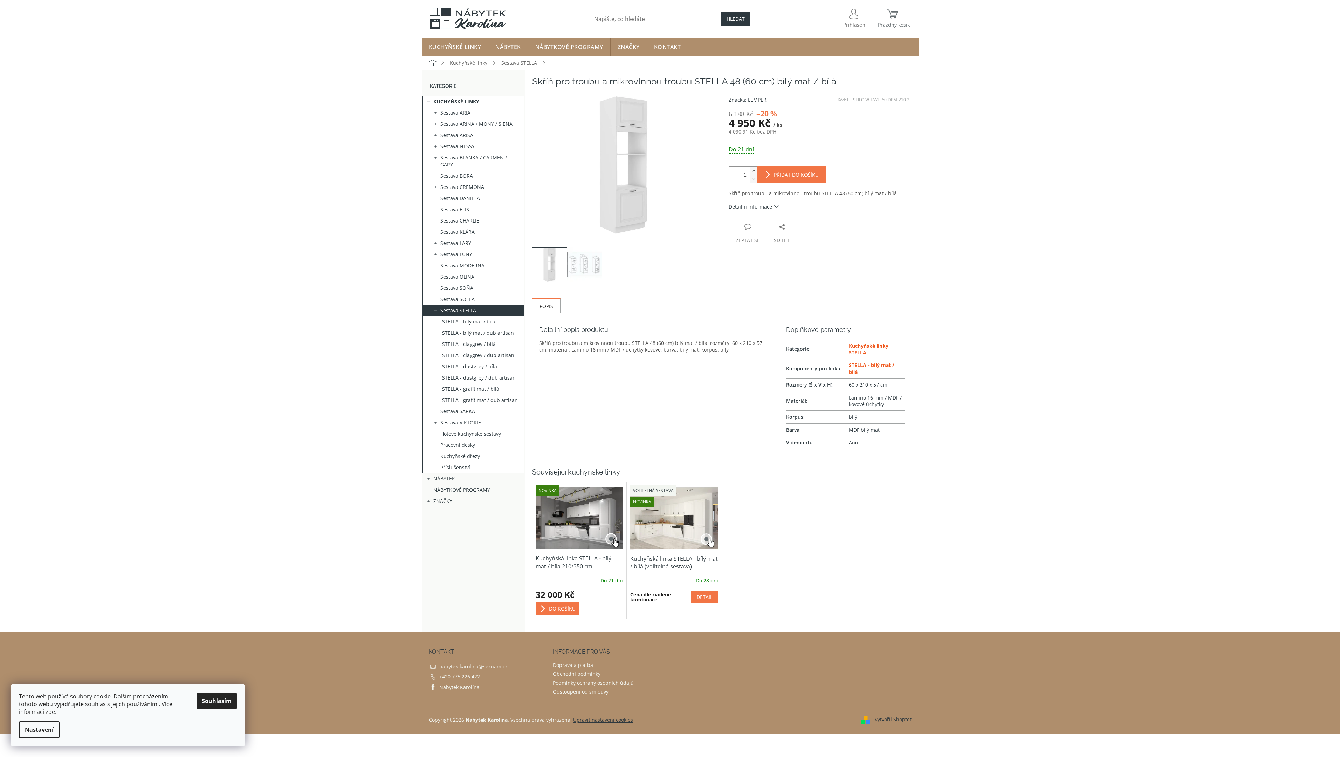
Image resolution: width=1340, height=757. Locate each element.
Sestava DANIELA (460, 198)
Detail (704, 597)
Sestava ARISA (456, 135)
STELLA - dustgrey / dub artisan (479, 377)
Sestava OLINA (457, 276)
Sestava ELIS (454, 209)
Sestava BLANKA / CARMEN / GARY (473, 161)
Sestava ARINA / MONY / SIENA (476, 124)
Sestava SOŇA (456, 288)
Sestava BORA (456, 175)
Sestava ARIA (455, 112)
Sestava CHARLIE (459, 220)
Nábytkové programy (461, 489)
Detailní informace (750, 206)
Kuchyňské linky (456, 101)
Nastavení (39, 730)
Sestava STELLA (458, 310)
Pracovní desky (457, 445)
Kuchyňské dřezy (460, 456)
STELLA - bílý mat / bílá (468, 321)
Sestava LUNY (456, 254)
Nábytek (444, 478)
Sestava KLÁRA (457, 232)
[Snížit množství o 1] (753, 179)
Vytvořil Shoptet (893, 719)
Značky (442, 501)
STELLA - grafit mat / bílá (470, 389)
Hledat (736, 18)
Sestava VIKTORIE (460, 422)
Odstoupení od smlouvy (581, 691)
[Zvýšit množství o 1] (753, 171)
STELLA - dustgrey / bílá (469, 366)
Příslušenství (455, 467)
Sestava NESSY (457, 146)
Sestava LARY (455, 243)
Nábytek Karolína (459, 687)
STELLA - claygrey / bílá (469, 344)
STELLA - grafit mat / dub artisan (480, 400)
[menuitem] (455, 47)
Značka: (749, 99)
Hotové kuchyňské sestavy (470, 433)
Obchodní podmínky (576, 673)
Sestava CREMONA (462, 187)
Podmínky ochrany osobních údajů (593, 683)
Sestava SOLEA (457, 299)
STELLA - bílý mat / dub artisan (478, 332)
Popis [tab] (546, 306)
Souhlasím (217, 701)
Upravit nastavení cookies (603, 719)
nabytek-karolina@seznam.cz (473, 666)
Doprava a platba (573, 665)
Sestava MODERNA (462, 265)
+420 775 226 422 (459, 676)
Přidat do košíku (796, 174)
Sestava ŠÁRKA (457, 411)
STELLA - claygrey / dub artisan (478, 355)
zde (50, 712)
